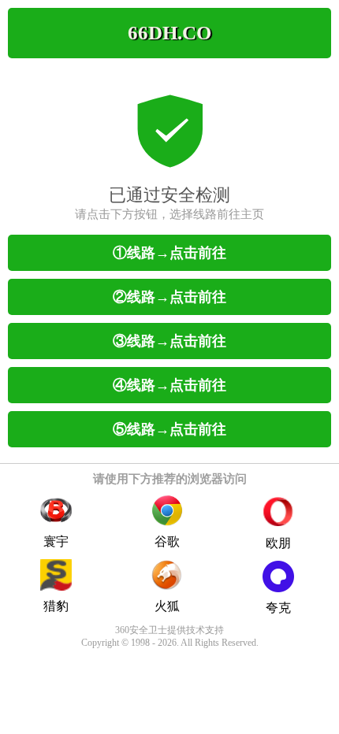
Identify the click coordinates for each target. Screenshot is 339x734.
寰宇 (56, 541)
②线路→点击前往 (169, 297)
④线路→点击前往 (169, 385)
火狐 (167, 606)
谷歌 (167, 541)
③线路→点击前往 (169, 341)
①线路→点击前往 (169, 253)
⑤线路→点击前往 (169, 429)
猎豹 (56, 606)
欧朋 (278, 543)
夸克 (278, 607)
